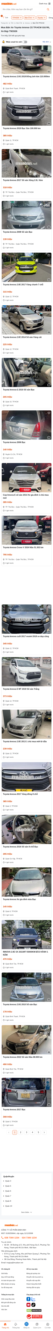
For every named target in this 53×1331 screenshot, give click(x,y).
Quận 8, (8, 911)
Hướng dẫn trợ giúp (33, 1287)
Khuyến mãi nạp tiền (33, 1280)
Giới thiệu (4, 1273)
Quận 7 (8, 1196)
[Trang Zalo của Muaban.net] (33, 1299)
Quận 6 (8, 1191)
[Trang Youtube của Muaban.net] (28, 1305)
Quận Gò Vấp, (10, 859)
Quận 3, (8, 806)
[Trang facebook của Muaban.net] (28, 1299)
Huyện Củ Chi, (10, 454)
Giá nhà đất (5, 1306)
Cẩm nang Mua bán (8, 1299)
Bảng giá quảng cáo (33, 1273)
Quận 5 (8, 1186)
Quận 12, (8, 297)
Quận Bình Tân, (11, 964)
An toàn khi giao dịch (8, 1280)
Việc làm (4, 1309)
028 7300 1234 (11, 1237)
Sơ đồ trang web (6, 1287)
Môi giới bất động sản (8, 1302)
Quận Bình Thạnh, (11, 88)
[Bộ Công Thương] (34, 1319)
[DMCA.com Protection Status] (33, 1311)
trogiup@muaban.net (15, 1263)
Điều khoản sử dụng (8, 1284)
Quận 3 (8, 1181)
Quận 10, (8, 402)
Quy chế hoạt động (7, 1277)
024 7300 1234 (29, 1237)
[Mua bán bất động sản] (8, 3)
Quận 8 (8, 1201)
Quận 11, (8, 140)
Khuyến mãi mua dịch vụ (34, 1277)
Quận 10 (8, 1206)
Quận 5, (8, 1122)
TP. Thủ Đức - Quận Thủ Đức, (16, 192)
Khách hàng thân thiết (33, 1284)
